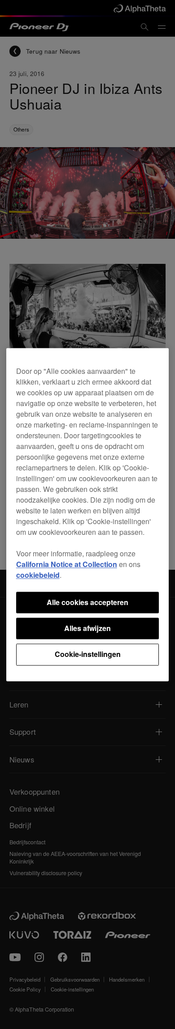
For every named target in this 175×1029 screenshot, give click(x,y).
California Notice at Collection (66, 564)
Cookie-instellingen (88, 654)
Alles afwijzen (87, 628)
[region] (87, 514)
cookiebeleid (38, 575)
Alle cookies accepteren (87, 602)
